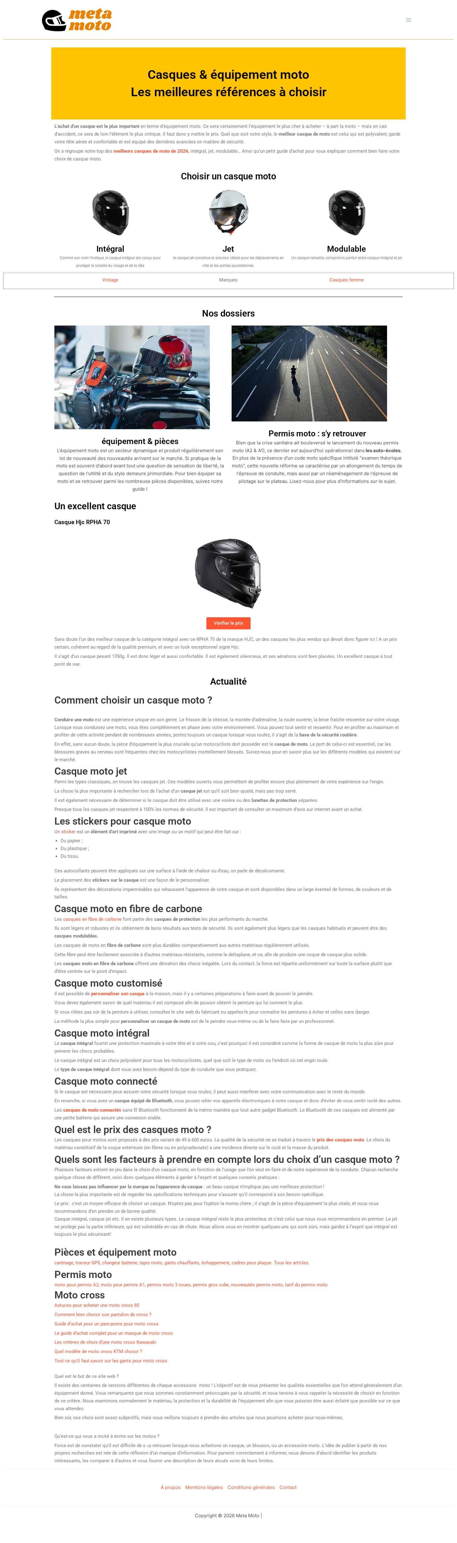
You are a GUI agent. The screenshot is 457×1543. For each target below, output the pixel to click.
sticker (68, 831)
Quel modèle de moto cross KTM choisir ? (98, 1351)
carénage (63, 1263)
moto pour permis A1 (123, 1285)
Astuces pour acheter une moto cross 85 (96, 1305)
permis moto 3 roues (169, 1285)
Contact (288, 1487)
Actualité (228, 681)
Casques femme (347, 280)
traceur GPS (88, 1263)
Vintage (110, 280)
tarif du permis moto (306, 1285)
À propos (171, 1487)
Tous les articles (291, 1263)
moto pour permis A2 (76, 1285)
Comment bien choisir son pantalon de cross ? (102, 1314)
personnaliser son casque (118, 993)
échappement (215, 1263)
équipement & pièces (140, 441)
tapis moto (151, 1263)
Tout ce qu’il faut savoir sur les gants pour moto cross (110, 1361)
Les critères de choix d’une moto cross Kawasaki (105, 1342)
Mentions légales (204, 1487)
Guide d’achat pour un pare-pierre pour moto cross (106, 1324)
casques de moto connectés (92, 1110)
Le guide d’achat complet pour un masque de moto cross (113, 1333)
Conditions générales (251, 1487)
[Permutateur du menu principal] (408, 19)
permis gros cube (211, 1285)
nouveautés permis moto (257, 1285)
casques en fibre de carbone (92, 919)
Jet (228, 249)
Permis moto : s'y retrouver (317, 433)
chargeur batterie (119, 1263)
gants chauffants (181, 1263)
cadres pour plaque (251, 1263)
